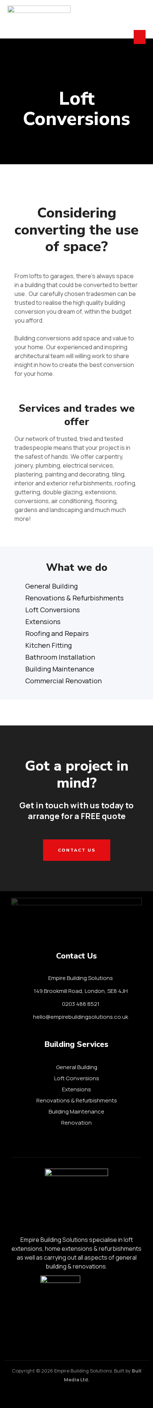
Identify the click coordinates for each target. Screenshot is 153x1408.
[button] (140, 37)
